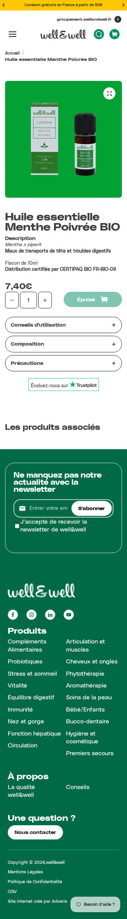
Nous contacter (35, 832)
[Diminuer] (12, 300)
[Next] (123, 5)
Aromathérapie (86, 686)
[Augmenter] (45, 300)
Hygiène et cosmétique (82, 738)
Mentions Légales (25, 872)
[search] (99, 34)
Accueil (12, 53)
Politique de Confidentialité (35, 882)
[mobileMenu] (12, 34)
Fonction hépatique (34, 734)
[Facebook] (13, 615)
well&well (55, 862)
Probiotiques (25, 662)
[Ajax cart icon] (114, 34)
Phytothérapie (85, 674)
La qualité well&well (21, 791)
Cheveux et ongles (92, 662)
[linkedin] (50, 615)
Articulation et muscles (85, 646)
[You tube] (69, 615)
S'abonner (91, 508)
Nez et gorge (26, 722)
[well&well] (63, 34)
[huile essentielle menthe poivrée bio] (109, 93)
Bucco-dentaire (87, 722)
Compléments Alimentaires (27, 646)
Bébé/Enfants (85, 710)
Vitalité (17, 686)
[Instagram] (31, 615)
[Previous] (4, 5)
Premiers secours (89, 753)
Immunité (20, 710)
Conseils (77, 787)
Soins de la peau (89, 698)
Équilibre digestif (31, 698)
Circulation (22, 746)
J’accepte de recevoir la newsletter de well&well (53, 526)
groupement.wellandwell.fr (84, 19)
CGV (12, 892)
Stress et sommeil (32, 674)
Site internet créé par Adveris (37, 901)
